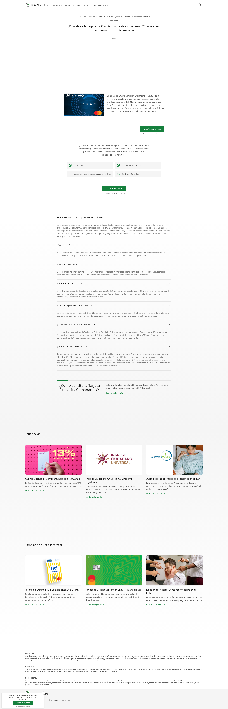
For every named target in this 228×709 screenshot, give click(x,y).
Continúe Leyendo (23, 703)
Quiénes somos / (54, 700)
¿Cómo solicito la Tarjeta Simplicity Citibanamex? (79, 387)
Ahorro (87, 5)
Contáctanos (65, 700)
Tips (113, 5)
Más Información (152, 129)
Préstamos (57, 5)
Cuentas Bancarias (100, 5)
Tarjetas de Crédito (72, 5)
